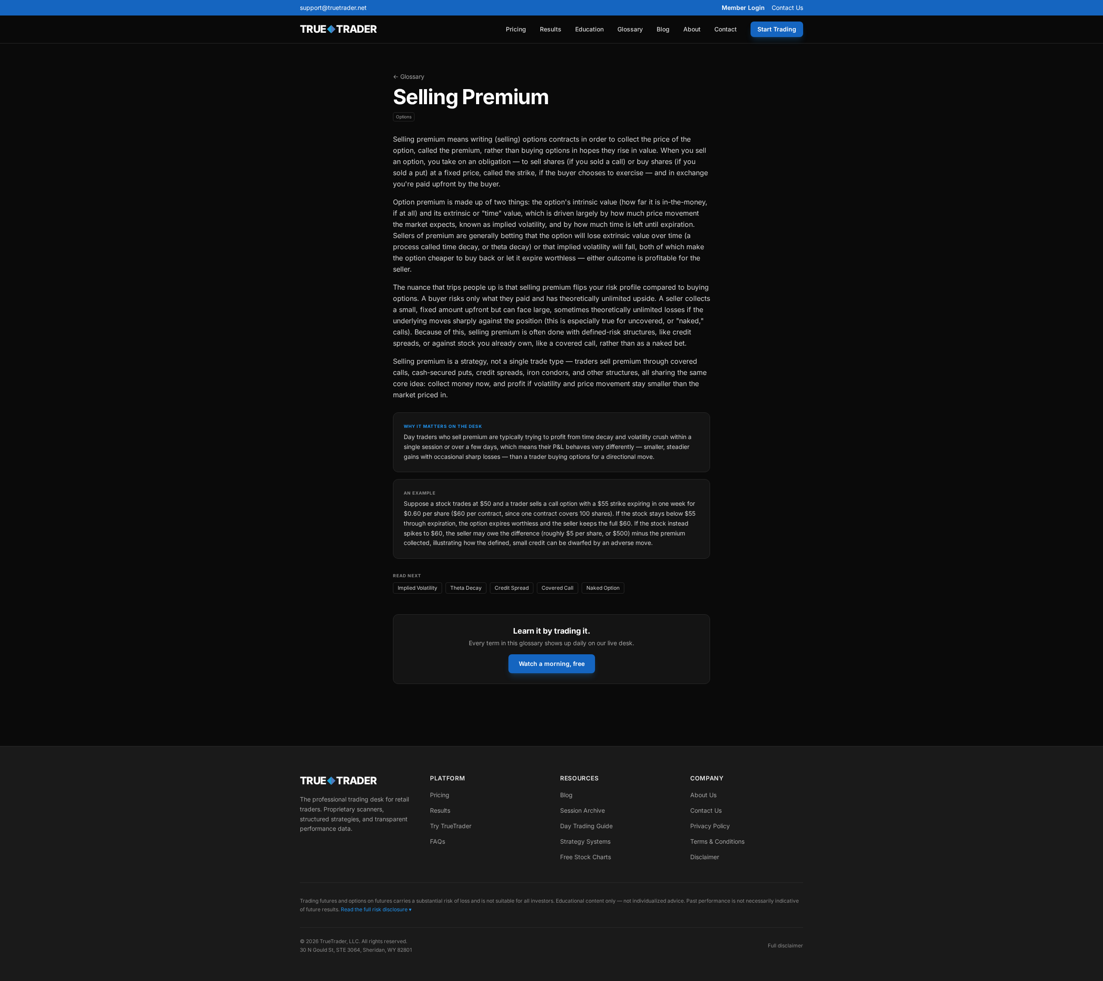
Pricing (516, 29)
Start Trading (776, 29)
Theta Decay (466, 588)
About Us (703, 794)
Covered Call (557, 588)
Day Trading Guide (586, 825)
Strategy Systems (585, 841)
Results (550, 29)
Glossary (630, 29)
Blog (663, 29)
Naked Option (603, 588)
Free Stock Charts (585, 856)
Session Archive (582, 810)
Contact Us (787, 7)
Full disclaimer (785, 945)
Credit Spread (512, 588)
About (692, 29)
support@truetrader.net (333, 7)
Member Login (743, 7)
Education (589, 29)
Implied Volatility (417, 588)
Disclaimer (704, 856)
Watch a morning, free (552, 663)
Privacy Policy (710, 825)
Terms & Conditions (717, 841)
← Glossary (408, 76)
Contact (725, 29)
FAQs (437, 841)
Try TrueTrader (450, 825)
